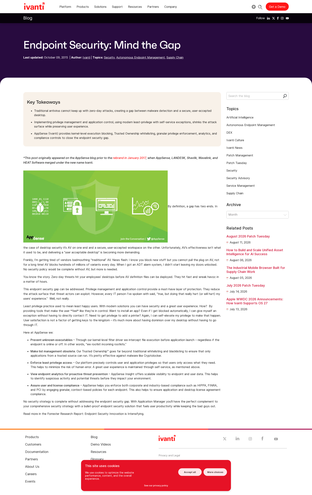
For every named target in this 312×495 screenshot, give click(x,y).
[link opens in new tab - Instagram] (250, 439)
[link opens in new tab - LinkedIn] (237, 439)
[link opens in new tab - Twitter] (225, 439)
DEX (229, 132)
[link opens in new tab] (268, 18)
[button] (257, 215)
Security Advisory (238, 178)
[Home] (34, 7)
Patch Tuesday (236, 163)
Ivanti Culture (235, 140)
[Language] (253, 7)
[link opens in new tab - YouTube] (276, 439)
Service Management (240, 185)
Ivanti (86, 57)
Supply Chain (174, 57)
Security (109, 57)
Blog (27, 18)
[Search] (260, 6)
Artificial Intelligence (240, 117)
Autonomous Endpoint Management (140, 57)
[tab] (65, 7)
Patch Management (239, 155)
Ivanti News (234, 148)
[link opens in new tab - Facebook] (262, 439)
